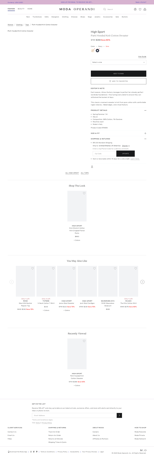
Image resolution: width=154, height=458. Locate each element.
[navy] (97, 51)
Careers (96, 432)
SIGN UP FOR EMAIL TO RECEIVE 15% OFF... (77, 2)
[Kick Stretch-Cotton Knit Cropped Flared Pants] (77, 206)
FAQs (10, 439)
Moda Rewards (140, 432)
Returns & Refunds (55, 439)
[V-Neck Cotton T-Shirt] (46, 281)
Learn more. (135, 159)
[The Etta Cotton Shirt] (128, 281)
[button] (142, 294)
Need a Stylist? (141, 2)
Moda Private (140, 435)
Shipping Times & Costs (57, 442)
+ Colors (77, 240)
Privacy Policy (62, 452)
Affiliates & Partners (100, 439)
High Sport (98, 31)
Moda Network (140, 439)
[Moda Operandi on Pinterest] (37, 452)
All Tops (85, 173)
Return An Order (54, 435)
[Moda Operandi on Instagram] (31, 452)
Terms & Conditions (48, 452)
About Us (96, 435)
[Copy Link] (118, 166)
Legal (102, 452)
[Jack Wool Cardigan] (87, 281)
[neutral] (93, 51)
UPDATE (125, 153)
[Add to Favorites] (84, 193)
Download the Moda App (18, 452)
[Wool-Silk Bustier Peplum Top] (25, 281)
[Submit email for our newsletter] (119, 415)
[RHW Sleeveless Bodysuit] (107, 281)
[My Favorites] (140, 9)
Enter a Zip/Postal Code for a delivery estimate (110, 149)
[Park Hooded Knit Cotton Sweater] (77, 354)
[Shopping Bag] (144, 9)
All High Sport (72, 173)
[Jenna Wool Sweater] (66, 281)
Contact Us (12, 432)
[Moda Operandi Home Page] (77, 9)
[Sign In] (135, 9)
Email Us (11, 435)
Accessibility (74, 452)
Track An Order (54, 432)
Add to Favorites (120, 81)
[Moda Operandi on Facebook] (34, 452)
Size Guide (142, 56)
